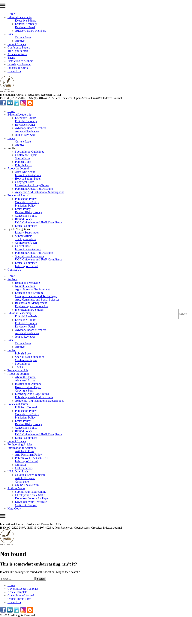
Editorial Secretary (26, 23)
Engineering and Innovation (31, 306)
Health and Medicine (27, 282)
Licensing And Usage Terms (32, 185)
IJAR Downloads (18, 471)
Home (11, 13)
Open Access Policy (27, 202)
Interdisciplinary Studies (29, 309)
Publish (12, 350)
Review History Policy (28, 212)
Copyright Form (24, 182)
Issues (11, 138)
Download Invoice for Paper (32, 498)
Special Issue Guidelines (29, 151)
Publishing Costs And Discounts (34, 188)
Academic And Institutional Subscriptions (39, 192)
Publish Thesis (23, 165)
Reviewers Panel (25, 27)
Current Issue (23, 37)
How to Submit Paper (28, 178)
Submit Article (23, 235)
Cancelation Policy (26, 215)
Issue (11, 34)
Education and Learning (29, 292)
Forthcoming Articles (20, 444)
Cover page (22, 481)
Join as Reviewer (25, 134)
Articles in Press (17, 54)
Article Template (25, 478)
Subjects (12, 279)
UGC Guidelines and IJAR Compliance (38, 222)
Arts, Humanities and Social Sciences (37, 299)
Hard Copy (14, 508)
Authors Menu (16, 488)
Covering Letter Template (30, 474)
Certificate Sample (26, 505)
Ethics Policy (23, 208)
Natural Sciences (25, 286)
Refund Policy (23, 219)
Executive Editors (25, 20)
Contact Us (14, 71)
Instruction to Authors (20, 61)
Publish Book (23, 161)
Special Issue (22, 158)
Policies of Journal (18, 67)
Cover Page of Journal (21, 595)
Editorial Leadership (20, 17)
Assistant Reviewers (27, 131)
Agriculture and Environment (32, 289)
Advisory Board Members (30, 30)
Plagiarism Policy (25, 205)
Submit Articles (17, 44)
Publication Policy (26, 198)
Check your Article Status (30, 495)
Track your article (18, 50)
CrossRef (20, 464)
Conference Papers (19, 47)
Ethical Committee (26, 225)
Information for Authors (22, 447)
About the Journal (18, 168)
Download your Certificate (31, 501)
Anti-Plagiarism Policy (28, 454)
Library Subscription (27, 232)
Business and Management (31, 302)
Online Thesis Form (27, 484)
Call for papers (23, 468)
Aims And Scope (25, 171)
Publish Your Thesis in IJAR (32, 458)
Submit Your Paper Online (30, 491)
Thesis (11, 57)
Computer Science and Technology (36, 296)
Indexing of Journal (19, 64)
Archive (20, 40)
